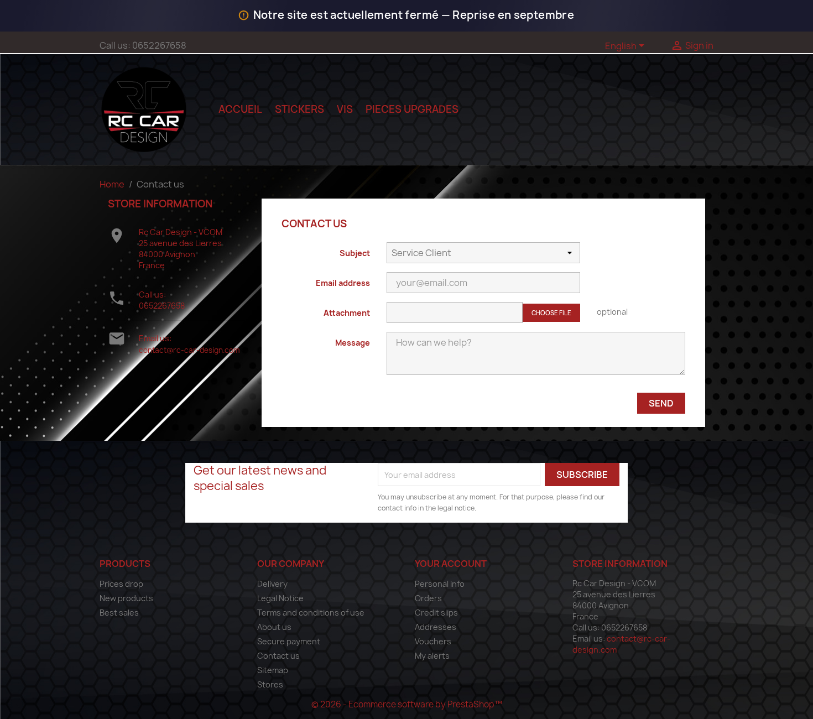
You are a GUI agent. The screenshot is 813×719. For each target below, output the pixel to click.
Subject (355, 253)
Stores (270, 684)
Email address (343, 283)
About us (274, 627)
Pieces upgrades (412, 109)
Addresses (435, 627)
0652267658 (162, 305)
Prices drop (121, 584)
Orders (428, 598)
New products (126, 598)
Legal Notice (280, 598)
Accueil (240, 109)
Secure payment (288, 641)
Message (352, 342)
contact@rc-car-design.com (189, 350)
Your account (451, 564)
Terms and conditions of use (310, 612)
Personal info (440, 584)
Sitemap (272, 670)
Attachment (347, 313)
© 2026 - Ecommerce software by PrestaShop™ (406, 704)
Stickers (299, 109)
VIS (345, 109)
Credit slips (436, 612)
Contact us (278, 655)
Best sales (119, 612)
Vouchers (433, 641)
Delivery (272, 584)
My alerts (432, 655)
